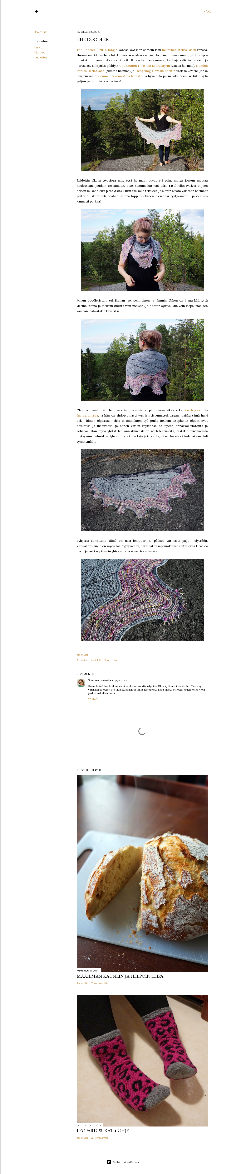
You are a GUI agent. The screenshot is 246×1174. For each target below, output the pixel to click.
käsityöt (39, 52)
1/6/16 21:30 (121, 680)
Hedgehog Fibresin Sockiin (155, 71)
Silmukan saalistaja (100, 680)
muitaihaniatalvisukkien (179, 50)
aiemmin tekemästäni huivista (120, 76)
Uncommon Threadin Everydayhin (144, 65)
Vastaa (93, 698)
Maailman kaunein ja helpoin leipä (120, 976)
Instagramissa (87, 415)
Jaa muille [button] (41, 32)
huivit (38, 47)
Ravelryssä (192, 410)
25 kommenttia (99, 1137)
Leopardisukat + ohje (103, 1131)
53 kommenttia (99, 983)
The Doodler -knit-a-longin (97, 50)
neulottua (40, 57)
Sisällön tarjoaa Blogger (126, 1162)
